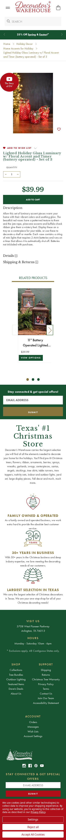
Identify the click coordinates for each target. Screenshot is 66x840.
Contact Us (46, 693)
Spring (32, 34)
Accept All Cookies (33, 834)
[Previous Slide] (4, 34)
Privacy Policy (46, 684)
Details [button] (9, 256)
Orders (33, 722)
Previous (15, 330)
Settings (33, 819)
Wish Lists (33, 731)
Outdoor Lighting (16, 679)
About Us (16, 693)
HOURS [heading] (33, 638)
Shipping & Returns (19, 262)
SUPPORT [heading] (46, 664)
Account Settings (33, 736)
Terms (46, 689)
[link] (24, 766)
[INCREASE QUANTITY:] (17, 174)
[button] (7, 7)
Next (49, 330)
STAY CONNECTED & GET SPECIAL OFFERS (33, 776)
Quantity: (11, 167)
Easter (43, 34)
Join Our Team (46, 698)
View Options (31, 357)
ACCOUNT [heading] (33, 716)
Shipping (46, 670)
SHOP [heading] (16, 664)
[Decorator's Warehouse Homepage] (33, 755)
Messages (33, 727)
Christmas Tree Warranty (46, 679)
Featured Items (16, 684)
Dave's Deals (16, 689)
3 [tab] (38, 379)
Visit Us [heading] (33, 621)
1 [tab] (27, 379)
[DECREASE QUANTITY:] (5, 174)
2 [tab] (33, 379)
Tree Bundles (16, 675)
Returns (46, 675)
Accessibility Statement (46, 703)
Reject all (33, 827)
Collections (16, 670)
